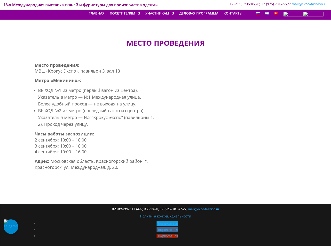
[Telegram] (11, 226)
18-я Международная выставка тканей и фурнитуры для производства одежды (80, 5)
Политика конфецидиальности (165, 216)
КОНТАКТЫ (233, 13)
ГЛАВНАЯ (96, 13)
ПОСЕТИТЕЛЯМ (122, 13)
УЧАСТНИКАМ (157, 13)
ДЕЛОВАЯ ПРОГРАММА (198, 13)
